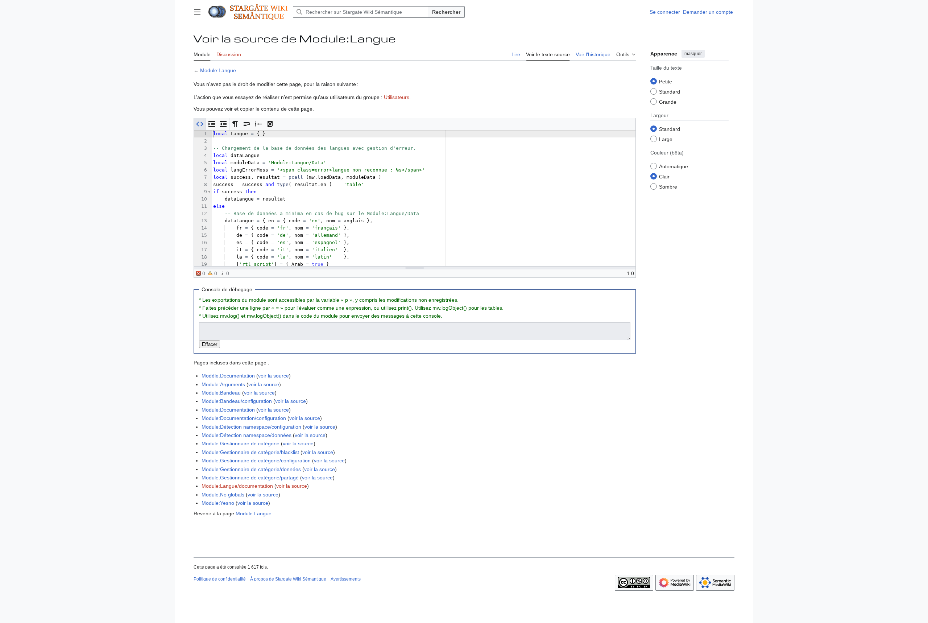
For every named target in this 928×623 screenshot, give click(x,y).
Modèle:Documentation (228, 376)
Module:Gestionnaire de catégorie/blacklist (250, 452)
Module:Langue (218, 70)
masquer (693, 53)
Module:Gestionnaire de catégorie (240, 443)
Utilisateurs (396, 97)
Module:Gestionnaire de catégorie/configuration (256, 460)
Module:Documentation (228, 410)
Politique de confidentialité (220, 579)
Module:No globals (223, 495)
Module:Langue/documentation (237, 486)
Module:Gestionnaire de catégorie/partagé (250, 477)
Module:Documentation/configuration (244, 418)
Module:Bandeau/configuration (237, 401)
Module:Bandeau (221, 393)
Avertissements (346, 579)
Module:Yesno (218, 503)
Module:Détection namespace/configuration (251, 427)
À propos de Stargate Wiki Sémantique (288, 579)
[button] (197, 12)
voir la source (273, 376)
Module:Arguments (223, 384)
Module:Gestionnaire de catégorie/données (251, 469)
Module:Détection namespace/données (246, 435)
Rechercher (446, 12)
